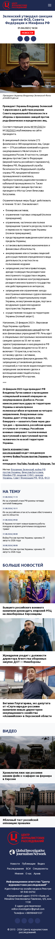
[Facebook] (20, 38)
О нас (28, 873)
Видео (10, 731)
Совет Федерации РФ (25, 477)
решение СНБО (25, 475)
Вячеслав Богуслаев (32, 472)
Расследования (15, 868)
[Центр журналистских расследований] (15, 5)
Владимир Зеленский (22, 469)
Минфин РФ (9, 475)
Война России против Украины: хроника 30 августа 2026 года (24, 550)
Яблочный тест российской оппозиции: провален (20, 821)
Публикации (28, 863)
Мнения (19, 873)
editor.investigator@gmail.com (28, 909)
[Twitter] (27, 38)
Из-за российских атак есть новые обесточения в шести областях (27, 513)
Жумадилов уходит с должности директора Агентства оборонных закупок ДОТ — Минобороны (24, 658)
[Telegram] (33, 38)
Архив (37, 873)
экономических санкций (28, 329)
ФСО (47, 477)
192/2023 (10, 130)
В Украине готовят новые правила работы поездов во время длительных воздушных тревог (24, 526)
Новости (27, 32)
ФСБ (40, 477)
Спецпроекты (40, 868)
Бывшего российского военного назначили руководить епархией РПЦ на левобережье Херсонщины (27, 610)
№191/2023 (37, 126)
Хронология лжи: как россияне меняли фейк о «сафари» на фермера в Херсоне (27, 776)
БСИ (28, 868)
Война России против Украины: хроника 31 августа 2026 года (24, 539)
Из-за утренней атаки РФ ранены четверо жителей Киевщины (23, 502)
